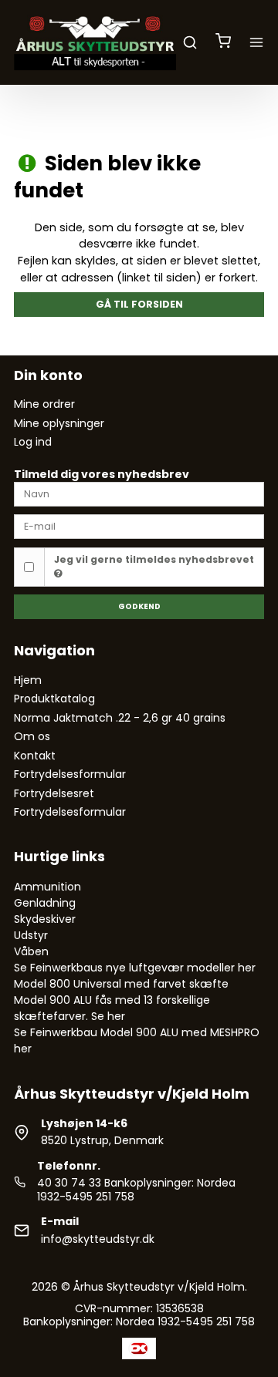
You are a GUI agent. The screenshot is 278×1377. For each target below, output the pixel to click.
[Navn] (139, 493)
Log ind (33, 441)
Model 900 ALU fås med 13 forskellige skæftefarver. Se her (112, 1008)
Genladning (45, 903)
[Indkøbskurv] (223, 42)
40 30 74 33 (69, 1182)
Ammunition (47, 886)
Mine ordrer (44, 404)
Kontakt (35, 755)
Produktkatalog (54, 698)
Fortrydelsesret (54, 793)
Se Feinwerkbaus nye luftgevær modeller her (135, 967)
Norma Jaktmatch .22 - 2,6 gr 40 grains (119, 718)
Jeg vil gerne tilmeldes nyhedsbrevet (154, 559)
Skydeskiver (45, 919)
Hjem (28, 680)
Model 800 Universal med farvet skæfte (121, 984)
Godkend (139, 606)
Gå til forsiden (139, 304)
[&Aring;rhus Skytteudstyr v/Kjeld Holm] (95, 42)
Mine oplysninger (59, 423)
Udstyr (31, 935)
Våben (31, 951)
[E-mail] (139, 526)
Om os (32, 736)
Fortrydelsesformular (70, 774)
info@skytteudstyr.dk (97, 1239)
